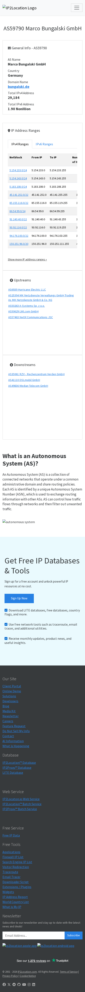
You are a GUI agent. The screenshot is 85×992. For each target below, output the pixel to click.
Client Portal (11, 686)
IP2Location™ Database (19, 762)
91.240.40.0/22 (18, 219)
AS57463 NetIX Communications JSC (30, 317)
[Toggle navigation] (77, 8)
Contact (8, 736)
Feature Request (14, 726)
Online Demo (11, 691)
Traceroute (10, 872)
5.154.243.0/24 (18, 178)
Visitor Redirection (15, 867)
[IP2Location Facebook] (4, 984)
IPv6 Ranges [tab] (44, 144)
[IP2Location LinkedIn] (33, 984)
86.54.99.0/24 (17, 211)
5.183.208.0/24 (18, 187)
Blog (5, 706)
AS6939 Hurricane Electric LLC (27, 289)
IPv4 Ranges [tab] (20, 144)
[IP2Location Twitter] (9, 984)
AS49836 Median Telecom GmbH (28, 386)
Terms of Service (69, 971)
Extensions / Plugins (16, 887)
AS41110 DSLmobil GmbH (24, 380)
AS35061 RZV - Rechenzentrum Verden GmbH (36, 374)
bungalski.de (18, 86)
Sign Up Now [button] (19, 598)
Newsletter (10, 716)
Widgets (8, 892)
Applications (11, 852)
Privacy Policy (10, 975)
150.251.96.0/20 (18, 244)
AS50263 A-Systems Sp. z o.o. (26, 306)
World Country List (15, 902)
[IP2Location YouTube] (24, 984)
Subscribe (73, 935)
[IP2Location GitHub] (19, 984)
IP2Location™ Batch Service (21, 804)
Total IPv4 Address (21, 93)
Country (13, 71)
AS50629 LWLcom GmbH (23, 311)
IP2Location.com (27, 971)
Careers (7, 721)
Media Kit (9, 711)
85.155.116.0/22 (18, 203)
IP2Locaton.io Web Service (21, 799)
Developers (10, 701)
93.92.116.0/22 (18, 227)
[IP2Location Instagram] (29, 984)
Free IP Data (11, 835)
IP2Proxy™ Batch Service (19, 809)
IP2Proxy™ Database (16, 767)
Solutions (9, 696)
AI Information (13, 741)
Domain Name (18, 82)
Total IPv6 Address (21, 104)
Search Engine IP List (17, 862)
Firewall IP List (13, 857)
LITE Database (12, 772)
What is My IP (11, 907)
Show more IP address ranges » (27, 259)
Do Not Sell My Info (16, 731)
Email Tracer (11, 877)
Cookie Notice (28, 975)
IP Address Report (15, 897)
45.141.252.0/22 (18, 195)
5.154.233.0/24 (18, 170)
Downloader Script (15, 882)
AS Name (14, 59)
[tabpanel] (42, 207)
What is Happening (15, 746)
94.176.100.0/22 (18, 236)
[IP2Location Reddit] (14, 984)
